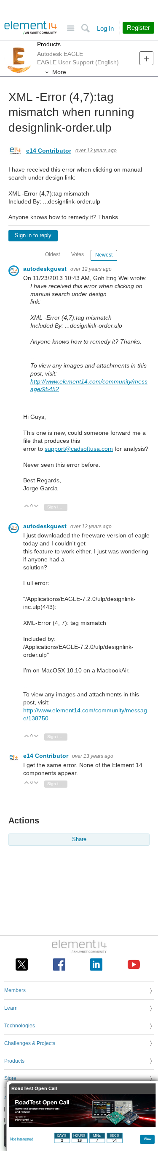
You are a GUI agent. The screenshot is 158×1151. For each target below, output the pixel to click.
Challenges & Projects (29, 1043)
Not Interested (21, 1139)
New (146, 58)
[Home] (30, 28)
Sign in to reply (33, 235)
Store (10, 1078)
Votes (77, 254)
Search (85, 28)
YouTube (134, 964)
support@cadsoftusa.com (79, 448)
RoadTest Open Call (34, 1088)
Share (79, 839)
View (148, 1138)
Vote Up (26, 506)
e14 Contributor (48, 150)
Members (15, 990)
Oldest (52, 254)
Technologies (19, 1025)
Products (49, 44)
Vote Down (36, 506)
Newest (103, 255)
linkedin (96, 964)
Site (70, 28)
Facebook (59, 964)
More (59, 72)
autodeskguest (45, 268)
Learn (11, 1008)
